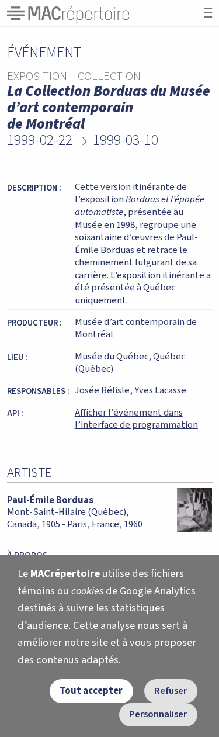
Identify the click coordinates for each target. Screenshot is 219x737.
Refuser (170, 691)
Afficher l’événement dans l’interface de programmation (136, 419)
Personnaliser (158, 714)
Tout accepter (91, 691)
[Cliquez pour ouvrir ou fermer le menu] (208, 13)
